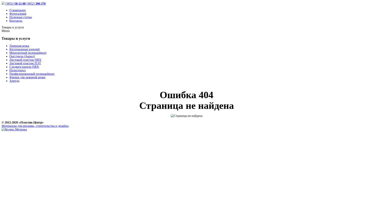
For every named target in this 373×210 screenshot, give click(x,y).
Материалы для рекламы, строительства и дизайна (35, 126)
